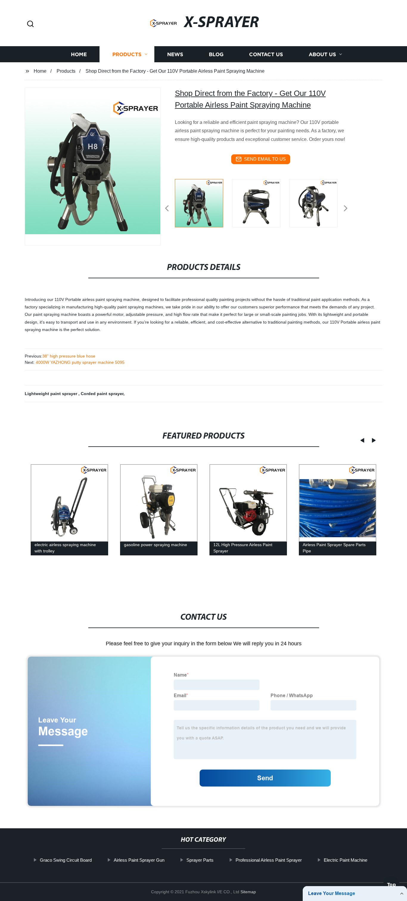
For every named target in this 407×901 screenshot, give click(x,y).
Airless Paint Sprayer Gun (139, 860)
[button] (30, 24)
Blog (216, 54)
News (175, 54)
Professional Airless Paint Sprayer (268, 860)
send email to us (265, 158)
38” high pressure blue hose (68, 356)
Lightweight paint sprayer (51, 393)
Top (391, 883)
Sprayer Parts (199, 860)
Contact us (266, 54)
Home (79, 54)
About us (322, 54)
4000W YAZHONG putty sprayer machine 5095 (80, 362)
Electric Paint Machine (345, 860)
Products (127, 54)
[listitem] (203, 206)
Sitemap (248, 891)
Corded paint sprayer (102, 393)
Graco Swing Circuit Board (65, 860)
